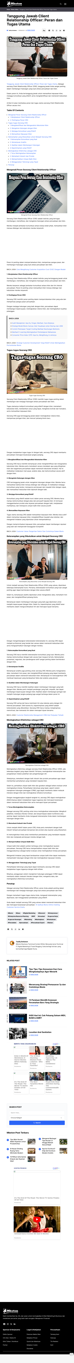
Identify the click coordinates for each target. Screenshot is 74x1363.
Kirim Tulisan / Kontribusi (10, 1341)
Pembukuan (52, 919)
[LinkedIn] (60, 30)
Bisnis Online (14, 9)
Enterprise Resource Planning (19, 916)
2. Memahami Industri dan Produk (22, 156)
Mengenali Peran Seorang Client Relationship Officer (27, 115)
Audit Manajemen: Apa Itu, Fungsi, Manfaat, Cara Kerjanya (33, 323)
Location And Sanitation (40, 1032)
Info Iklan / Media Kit (9, 1338)
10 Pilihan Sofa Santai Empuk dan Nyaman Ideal (18, 1159)
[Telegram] (63, 30)
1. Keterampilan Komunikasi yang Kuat (23, 139)
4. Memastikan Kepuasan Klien (21, 134)
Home (8, 9)
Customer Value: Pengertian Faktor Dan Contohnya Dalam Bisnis (40, 531)
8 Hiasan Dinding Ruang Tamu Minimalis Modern (16, 1151)
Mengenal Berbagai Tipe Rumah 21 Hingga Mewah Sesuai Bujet (49, 1141)
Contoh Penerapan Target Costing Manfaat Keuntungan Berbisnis (35, 329)
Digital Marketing (29, 913)
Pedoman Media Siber (34, 1334)
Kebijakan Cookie (32, 1345)
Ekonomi (42, 913)
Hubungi (53, 1338)
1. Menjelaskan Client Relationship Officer (25, 117)
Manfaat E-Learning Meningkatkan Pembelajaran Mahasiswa (34, 332)
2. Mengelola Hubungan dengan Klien (23, 128)
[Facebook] (49, 30)
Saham (50, 922)
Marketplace (40, 919)
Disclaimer (30, 1348)
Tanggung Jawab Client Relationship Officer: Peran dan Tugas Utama (32, 84)
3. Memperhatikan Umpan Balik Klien (23, 159)
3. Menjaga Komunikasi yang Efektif (23, 131)
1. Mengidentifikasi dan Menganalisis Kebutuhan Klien (29, 125)
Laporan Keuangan (15, 919)
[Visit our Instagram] (7, 1324)
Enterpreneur (53, 913)
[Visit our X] (11, 1324)
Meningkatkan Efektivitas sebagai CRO (22, 151)
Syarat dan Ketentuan (33, 1341)
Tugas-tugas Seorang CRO (18, 123)
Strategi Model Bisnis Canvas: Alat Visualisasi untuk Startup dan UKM (37, 326)
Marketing (28, 919)
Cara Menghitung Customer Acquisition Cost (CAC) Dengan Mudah (41, 269)
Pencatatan (12, 922)
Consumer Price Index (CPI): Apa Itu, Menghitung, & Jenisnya (34, 335)
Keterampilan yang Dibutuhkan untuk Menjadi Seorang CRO (30, 137)
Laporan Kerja (53, 916)
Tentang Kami (54, 1334)
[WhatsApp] (56, 30)
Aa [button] (44, 30)
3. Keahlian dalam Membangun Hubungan (25, 145)
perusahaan (24, 922)
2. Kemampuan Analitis (18, 142)
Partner (5, 1345)
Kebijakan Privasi (32, 1338)
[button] (60, 4)
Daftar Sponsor (7, 1334)
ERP (33, 916)
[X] (52, 30)
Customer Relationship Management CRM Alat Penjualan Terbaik (39, 715)
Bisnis (11, 913)
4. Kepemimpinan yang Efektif (21, 148)
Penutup (11, 165)
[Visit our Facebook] (4, 1324)
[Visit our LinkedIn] (14, 1324)
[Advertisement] (37, 245)
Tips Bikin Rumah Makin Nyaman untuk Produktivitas (18, 1142)
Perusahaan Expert (38, 922)
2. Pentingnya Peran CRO (19, 120)
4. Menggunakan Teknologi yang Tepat (24, 162)
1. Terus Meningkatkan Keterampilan (23, 153)
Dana (18, 913)
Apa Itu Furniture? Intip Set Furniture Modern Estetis (48, 1151)
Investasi (42, 916)
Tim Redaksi (54, 1341)
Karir (51, 1345)
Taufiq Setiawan (13, 30)
